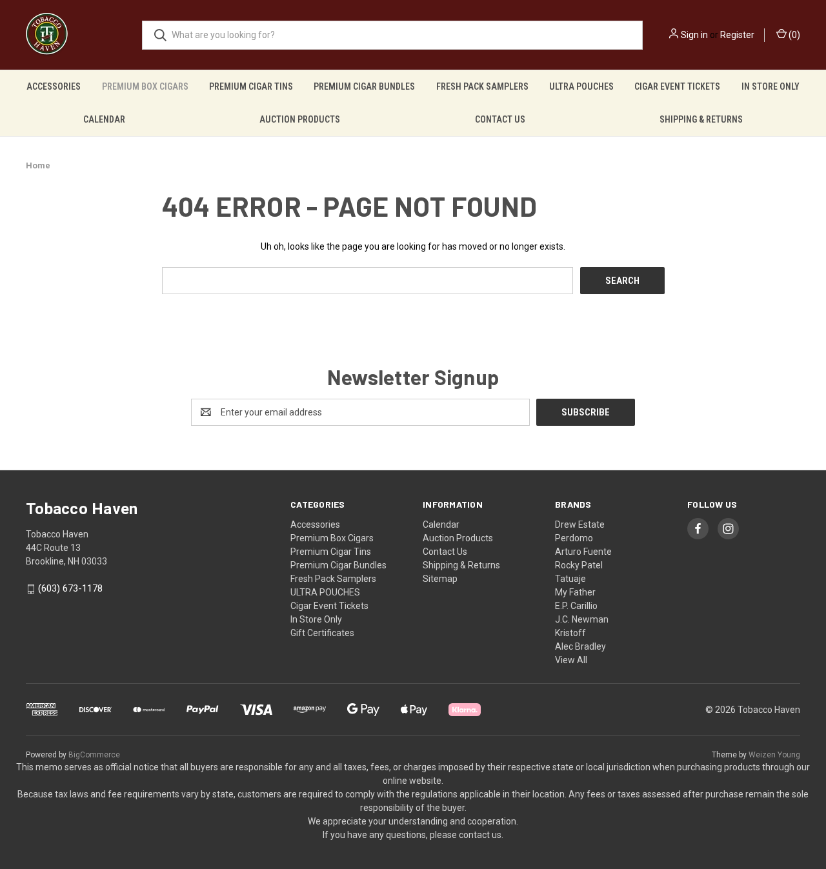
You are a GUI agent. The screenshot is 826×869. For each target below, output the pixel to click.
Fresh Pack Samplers (482, 86)
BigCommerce (94, 754)
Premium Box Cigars (145, 86)
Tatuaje (570, 579)
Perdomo (574, 538)
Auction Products (299, 119)
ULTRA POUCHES (581, 86)
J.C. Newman (582, 619)
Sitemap (440, 579)
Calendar (104, 119)
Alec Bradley (580, 646)
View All (571, 660)
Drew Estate (580, 524)
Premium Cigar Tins (251, 86)
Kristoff (570, 633)
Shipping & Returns (701, 119)
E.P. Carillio (576, 606)
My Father (575, 592)
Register (737, 35)
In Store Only (770, 86)
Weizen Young (774, 754)
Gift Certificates (322, 633)
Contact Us (500, 119)
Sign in (694, 35)
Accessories (53, 86)
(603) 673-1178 (70, 589)
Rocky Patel (579, 565)
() (793, 35)
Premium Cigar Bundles (364, 86)
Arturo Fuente (583, 551)
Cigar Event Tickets (677, 86)
